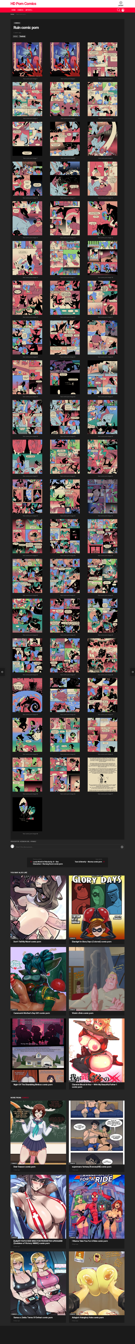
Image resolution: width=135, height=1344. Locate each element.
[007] (27, 139)
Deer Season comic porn (24, 1167)
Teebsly (22, 36)
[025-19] (27, 377)
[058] (27, 814)
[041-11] (65, 576)
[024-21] (102, 338)
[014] (65, 218)
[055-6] (27, 775)
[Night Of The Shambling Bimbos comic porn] (38, 1050)
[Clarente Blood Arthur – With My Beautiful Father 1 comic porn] (97, 1050)
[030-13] (102, 417)
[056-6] (65, 775)
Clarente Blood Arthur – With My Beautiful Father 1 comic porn (94, 1085)
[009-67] (102, 139)
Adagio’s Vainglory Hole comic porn (88, 1317)
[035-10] (65, 496)
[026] (65, 377)
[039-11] (102, 536)
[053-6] (65, 735)
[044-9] (65, 616)
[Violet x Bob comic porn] (97, 979)
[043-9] (27, 616)
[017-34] (65, 258)
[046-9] (27, 655)
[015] (102, 218)
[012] (102, 179)
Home (14, 10)
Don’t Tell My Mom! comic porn (27, 941)
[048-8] (102, 655)
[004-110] (27, 99)
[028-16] (27, 417)
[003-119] (102, 59)
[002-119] (65, 59)
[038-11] (65, 536)
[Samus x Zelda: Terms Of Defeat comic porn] (38, 1283)
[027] (102, 377)
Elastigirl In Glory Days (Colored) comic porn (91, 941)
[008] (65, 139)
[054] (102, 735)
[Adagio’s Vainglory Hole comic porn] (97, 1283)
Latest (120, 5)
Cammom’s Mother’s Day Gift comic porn (32, 1013)
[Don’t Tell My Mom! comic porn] (38, 907)
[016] (27, 258)
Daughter (15, 841)
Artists (28, 10)
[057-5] (102, 775)
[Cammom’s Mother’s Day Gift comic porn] (38, 979)
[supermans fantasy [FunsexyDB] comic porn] (97, 1132)
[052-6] (27, 735)
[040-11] (27, 576)
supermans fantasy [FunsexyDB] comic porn (91, 1167)
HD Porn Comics (23, 3)
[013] (27, 218)
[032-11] (65, 457)
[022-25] (27, 338)
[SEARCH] (118, 10)
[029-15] (65, 417)
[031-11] (27, 457)
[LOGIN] (122, 10)
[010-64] (27, 179)
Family (34, 841)
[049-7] (27, 695)
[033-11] (102, 457)
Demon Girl (25, 841)
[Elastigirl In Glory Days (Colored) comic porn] (97, 907)
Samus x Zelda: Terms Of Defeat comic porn (33, 1317)
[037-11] (27, 536)
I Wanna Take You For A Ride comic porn (90, 1241)
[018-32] (102, 258)
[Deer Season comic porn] (38, 1132)
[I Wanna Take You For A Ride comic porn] (97, 1207)
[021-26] (102, 298)
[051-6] (102, 695)
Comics (20, 10)
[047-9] (65, 655)
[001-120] (27, 59)
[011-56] (65, 179)
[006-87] (102, 99)
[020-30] (65, 298)
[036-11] (102, 496)
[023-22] (65, 338)
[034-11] (27, 496)
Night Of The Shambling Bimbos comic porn (33, 1084)
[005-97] (65, 99)
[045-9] (102, 616)
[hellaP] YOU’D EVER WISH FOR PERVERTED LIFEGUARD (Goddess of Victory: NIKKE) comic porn (38, 1242)
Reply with (122, 847)
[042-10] (102, 576)
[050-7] (65, 695)
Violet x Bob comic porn (82, 1013)
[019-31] (27, 298)
